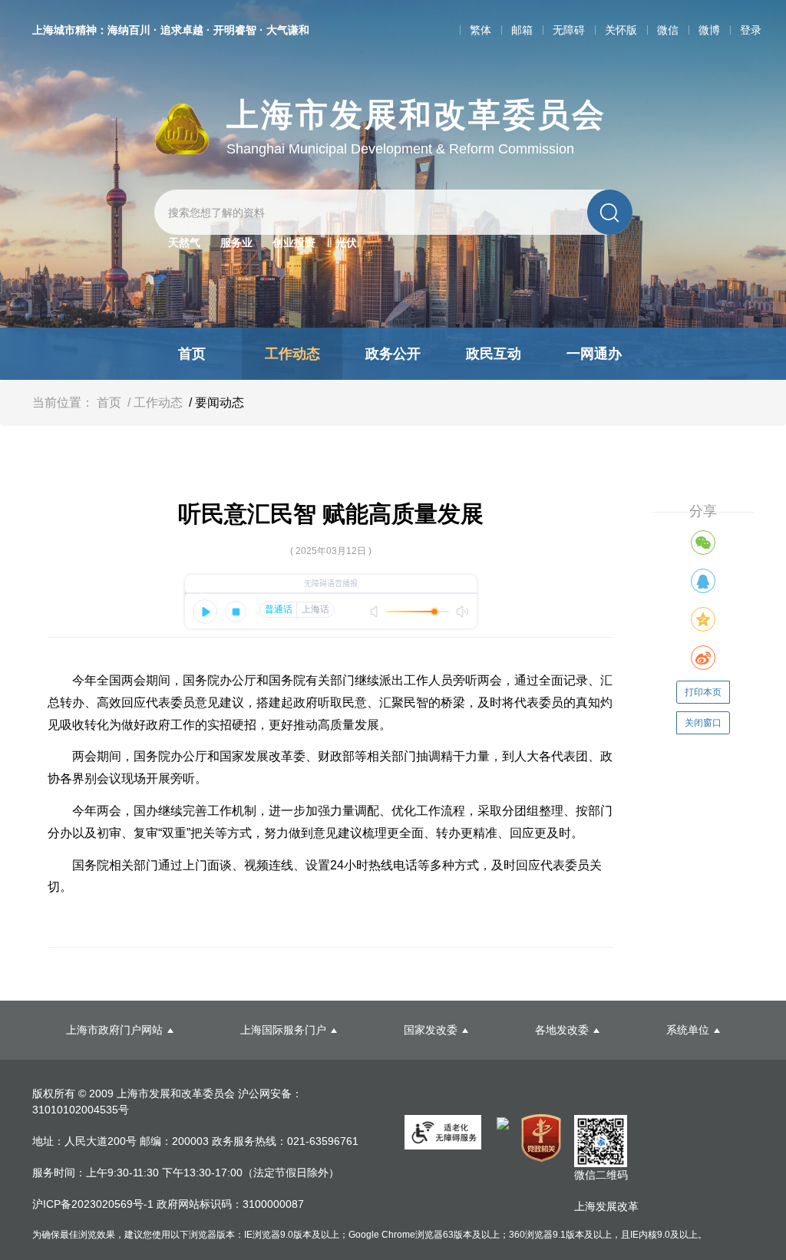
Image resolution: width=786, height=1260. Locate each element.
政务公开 (393, 353)
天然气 (184, 242)
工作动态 (292, 353)
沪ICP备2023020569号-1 (94, 1204)
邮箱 (522, 30)
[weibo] (703, 657)
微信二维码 (601, 1175)
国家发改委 (430, 1030)
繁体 (480, 30)
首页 (192, 353)
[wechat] (703, 542)
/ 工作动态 (153, 402)
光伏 (346, 242)
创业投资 (293, 242)
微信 (668, 30)
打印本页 (703, 692)
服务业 (236, 242)
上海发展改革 (606, 1206)
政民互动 (493, 353)
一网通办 (594, 353)
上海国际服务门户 (283, 1030)
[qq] (703, 581)
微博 (709, 30)
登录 (750, 30)
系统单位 (687, 1030)
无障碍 (569, 30)
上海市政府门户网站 (114, 1030)
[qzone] (703, 619)
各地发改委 (562, 1030)
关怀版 (621, 30)
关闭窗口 (703, 722)
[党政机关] (541, 1138)
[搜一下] (609, 212)
